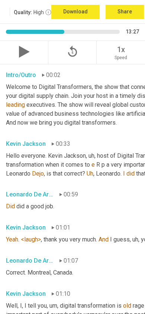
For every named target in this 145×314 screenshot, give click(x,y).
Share (124, 12)
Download (75, 12)
